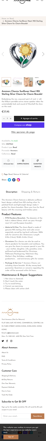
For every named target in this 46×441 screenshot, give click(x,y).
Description (11, 192)
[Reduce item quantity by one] (4, 118)
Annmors (14, 151)
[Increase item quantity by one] (10, 118)
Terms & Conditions (9, 360)
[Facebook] (7, 341)
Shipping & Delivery (9, 376)
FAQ (3, 356)
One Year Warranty (8, 383)
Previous (3, 81)
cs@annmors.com (12, 333)
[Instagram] (11, 341)
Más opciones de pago (23, 132)
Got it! (10, 437)
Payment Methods (8, 387)
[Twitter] (3, 341)
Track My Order (7, 395)
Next (42, 81)
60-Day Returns (7, 379)
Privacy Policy (6, 364)
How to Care (6, 391)
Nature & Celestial (20, 174)
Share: (4, 180)
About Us (5, 352)
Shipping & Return (30, 192)
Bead (15, 147)
